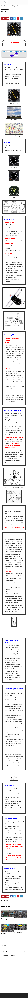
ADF (7, 900)
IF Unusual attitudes (19, 920)
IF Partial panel (5, 919)
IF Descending (18, 932)
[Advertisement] (14, 975)
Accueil (3, 6)
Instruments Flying (10, 6)
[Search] (25, 2)
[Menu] (2, 2)
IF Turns (3, 933)
